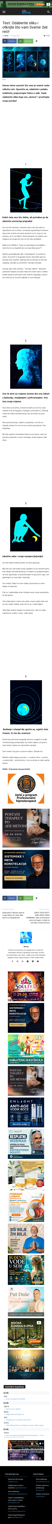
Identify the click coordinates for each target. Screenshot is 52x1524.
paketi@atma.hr (17, 1517)
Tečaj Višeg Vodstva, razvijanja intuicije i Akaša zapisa (24, 1425)
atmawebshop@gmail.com (17, 1494)
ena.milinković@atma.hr (16, 1511)
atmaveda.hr (40, 1496)
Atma (6, 36)
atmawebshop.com (43, 1482)
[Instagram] (18, 961)
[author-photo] (26, 943)
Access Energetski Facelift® (15, 1399)
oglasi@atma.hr (21, 1488)
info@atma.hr (13, 1482)
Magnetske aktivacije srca (15, 1414)
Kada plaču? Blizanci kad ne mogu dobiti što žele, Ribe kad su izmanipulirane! (13, 915)
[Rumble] (24, 961)
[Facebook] (13, 961)
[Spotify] (29, 961)
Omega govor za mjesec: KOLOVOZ (18, 1420)
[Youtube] (39, 961)
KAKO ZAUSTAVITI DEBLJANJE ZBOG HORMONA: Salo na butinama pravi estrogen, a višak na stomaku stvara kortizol (38, 918)
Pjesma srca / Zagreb (13, 1409)
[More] (36, 41)
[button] (4, 12)
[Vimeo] (34, 961)
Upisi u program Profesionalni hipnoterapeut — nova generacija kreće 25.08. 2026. (24, 1436)
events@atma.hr (14, 1503)
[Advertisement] (26, 131)
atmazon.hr (40, 1490)
